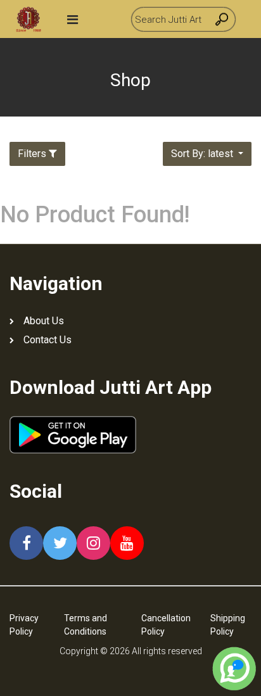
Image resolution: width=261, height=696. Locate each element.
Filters (32, 154)
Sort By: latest (203, 154)
